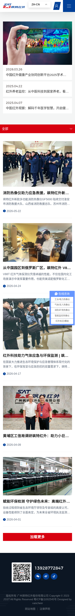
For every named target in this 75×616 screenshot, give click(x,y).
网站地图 (30, 609)
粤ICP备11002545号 (45, 599)
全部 (5, 129)
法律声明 (45, 609)
